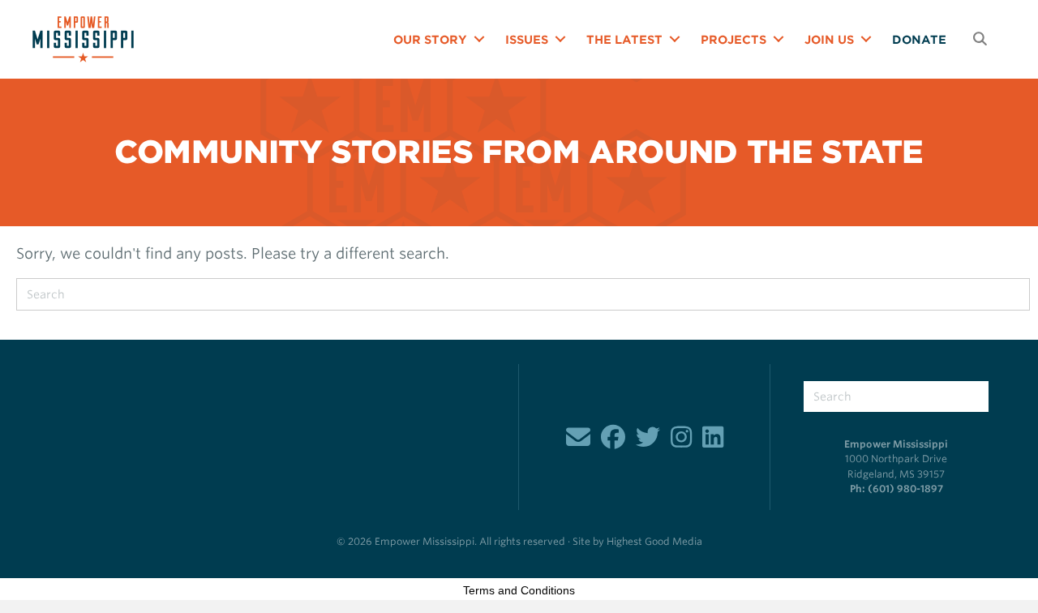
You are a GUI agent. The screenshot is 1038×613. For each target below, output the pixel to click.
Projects (733, 39)
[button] (479, 39)
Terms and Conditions (519, 590)
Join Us (829, 39)
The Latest (624, 39)
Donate (919, 39)
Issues (526, 39)
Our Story (430, 39)
